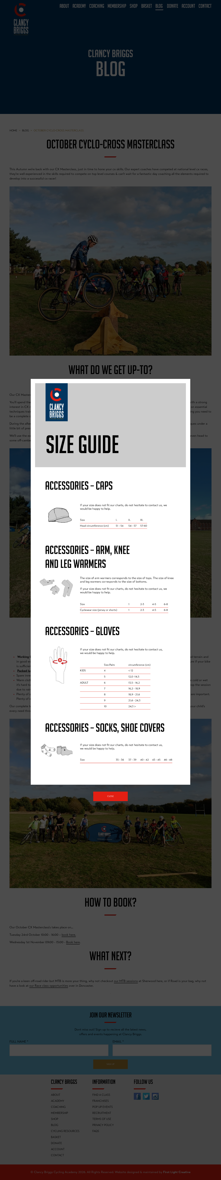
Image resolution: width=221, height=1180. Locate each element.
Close (110, 796)
